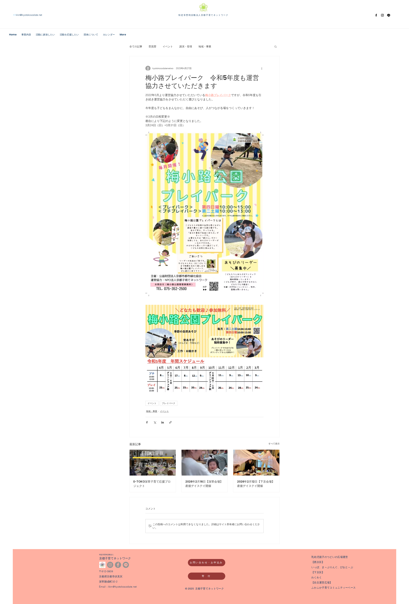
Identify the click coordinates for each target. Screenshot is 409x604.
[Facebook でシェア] (146, 422)
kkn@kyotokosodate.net (29, 14)
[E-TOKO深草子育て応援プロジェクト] (153, 463)
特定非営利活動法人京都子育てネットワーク (203, 14)
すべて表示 (274, 443)
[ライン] (388, 15)
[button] (275, 46)
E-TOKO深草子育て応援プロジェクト (152, 484)
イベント (168, 46)
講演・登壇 (185, 46)
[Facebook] (376, 15)
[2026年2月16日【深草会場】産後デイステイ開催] (204, 463)
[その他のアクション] (262, 68)
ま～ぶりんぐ (329, 567)
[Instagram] (382, 15)
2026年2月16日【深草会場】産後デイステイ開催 (204, 484)
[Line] (126, 565)
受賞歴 (152, 46)
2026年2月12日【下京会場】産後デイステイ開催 (256, 484)
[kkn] (102, 565)
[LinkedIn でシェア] (162, 422)
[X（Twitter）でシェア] (154, 422)
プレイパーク (168, 403)
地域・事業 (204, 46)
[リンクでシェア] (170, 422)
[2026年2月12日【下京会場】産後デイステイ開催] (256, 463)
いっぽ (315, 567)
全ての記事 (135, 46)
